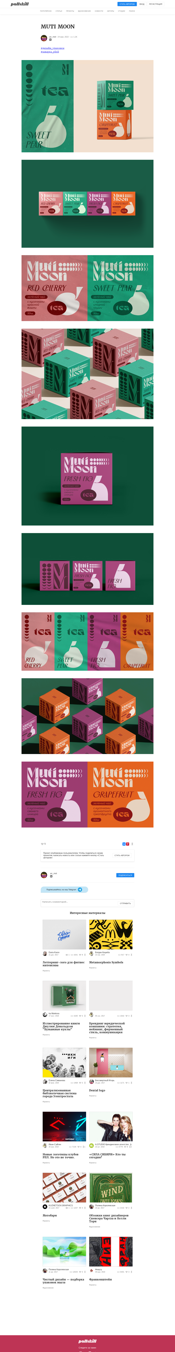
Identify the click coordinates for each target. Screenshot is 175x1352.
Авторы (110, 11)
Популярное (46, 11)
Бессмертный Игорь (104, 1080)
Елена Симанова (57, 1080)
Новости (99, 11)
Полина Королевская (105, 1205)
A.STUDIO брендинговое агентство (112, 1144)
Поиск (132, 11)
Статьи (59, 11)
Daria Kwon (54, 952)
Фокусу (98, 1269)
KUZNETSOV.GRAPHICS (61, 1205)
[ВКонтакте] (124, 844)
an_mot (52, 37)
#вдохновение (94, 1227)
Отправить (125, 903)
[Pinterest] (127, 844)
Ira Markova (54, 1013)
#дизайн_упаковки (52, 48)
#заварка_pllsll (50, 51)
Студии (121, 11)
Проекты (70, 11)
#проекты (46, 971)
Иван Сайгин (55, 1144)
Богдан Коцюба (102, 952)
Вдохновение (84, 11)
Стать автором (127, 4)
